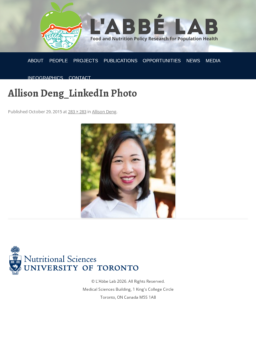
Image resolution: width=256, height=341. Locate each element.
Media (213, 60)
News (193, 60)
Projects (85, 60)
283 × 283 (77, 112)
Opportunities (162, 60)
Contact (80, 78)
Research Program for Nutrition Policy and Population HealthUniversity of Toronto (128, 27)
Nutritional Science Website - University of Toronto (128, 260)
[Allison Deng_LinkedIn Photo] (128, 171)
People (58, 60)
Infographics (45, 78)
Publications (120, 60)
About (36, 60)
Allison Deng (104, 112)
